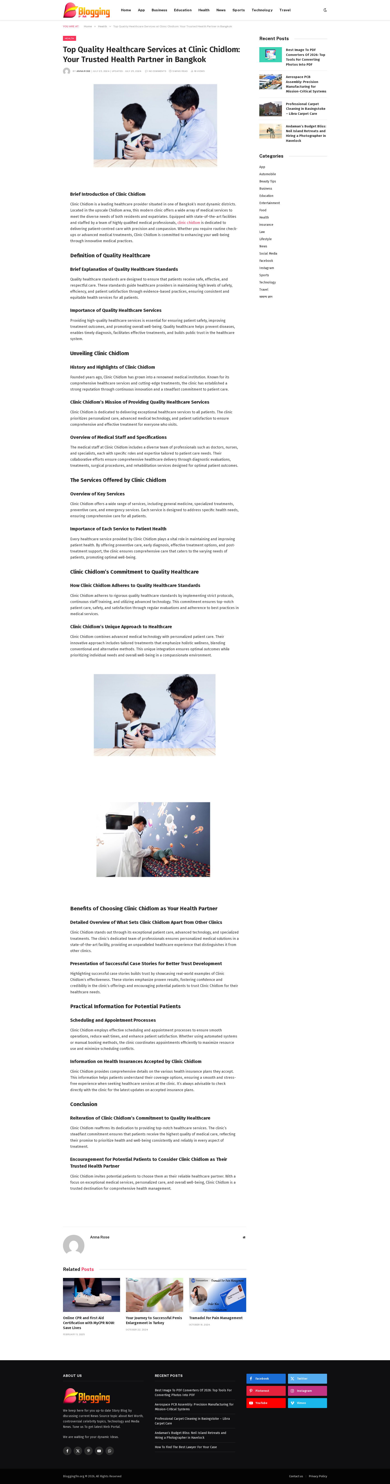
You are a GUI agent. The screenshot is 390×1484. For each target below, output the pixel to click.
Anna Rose (84, 71)
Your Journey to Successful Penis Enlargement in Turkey (154, 1320)
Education (182, 10)
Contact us (296, 1476)
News (221, 10)
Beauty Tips (267, 181)
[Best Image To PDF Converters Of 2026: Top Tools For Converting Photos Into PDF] (270, 54)
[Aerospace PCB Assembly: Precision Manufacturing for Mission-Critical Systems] (270, 81)
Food (262, 210)
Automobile (267, 174)
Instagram (266, 268)
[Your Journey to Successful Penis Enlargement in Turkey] (154, 1295)
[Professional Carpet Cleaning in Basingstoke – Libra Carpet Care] (270, 108)
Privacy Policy (318, 1476)
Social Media (268, 253)
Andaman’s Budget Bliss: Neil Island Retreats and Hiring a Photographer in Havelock (306, 133)
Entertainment (269, 203)
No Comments (157, 71)
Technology (262, 10)
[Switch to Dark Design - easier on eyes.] (325, 10)
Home (126, 10)
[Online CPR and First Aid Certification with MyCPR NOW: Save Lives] (91, 1295)
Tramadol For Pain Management (216, 1318)
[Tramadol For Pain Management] (217, 1295)
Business (159, 10)
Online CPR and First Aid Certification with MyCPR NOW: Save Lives (89, 1323)
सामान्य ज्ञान (265, 297)
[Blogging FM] (86, 10)
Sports (238, 10)
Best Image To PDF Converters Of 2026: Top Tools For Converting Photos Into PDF (305, 57)
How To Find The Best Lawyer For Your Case (186, 1447)
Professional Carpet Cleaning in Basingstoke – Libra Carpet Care (305, 109)
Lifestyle (265, 239)
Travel (285, 10)
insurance (266, 225)
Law (262, 232)
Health (204, 10)
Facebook (266, 261)
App (141, 10)
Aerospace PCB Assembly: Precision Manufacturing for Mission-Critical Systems (306, 84)
